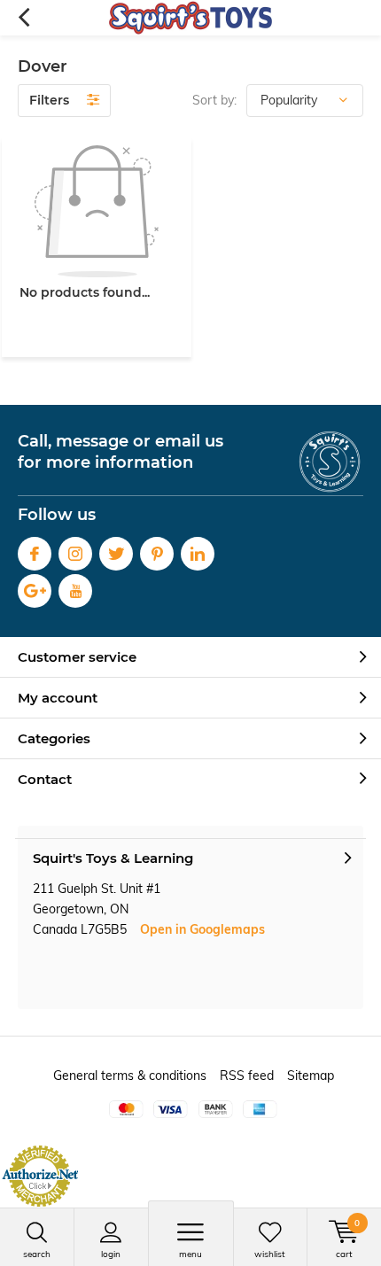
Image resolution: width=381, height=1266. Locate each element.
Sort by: (214, 100)
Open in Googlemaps (202, 929)
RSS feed (247, 1075)
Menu (190, 1254)
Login (111, 1254)
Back (23, 17)
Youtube (75, 591)
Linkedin (197, 554)
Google (34, 591)
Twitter (116, 554)
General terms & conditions (129, 1075)
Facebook (34, 554)
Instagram (75, 554)
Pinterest (157, 554)
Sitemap (310, 1075)
